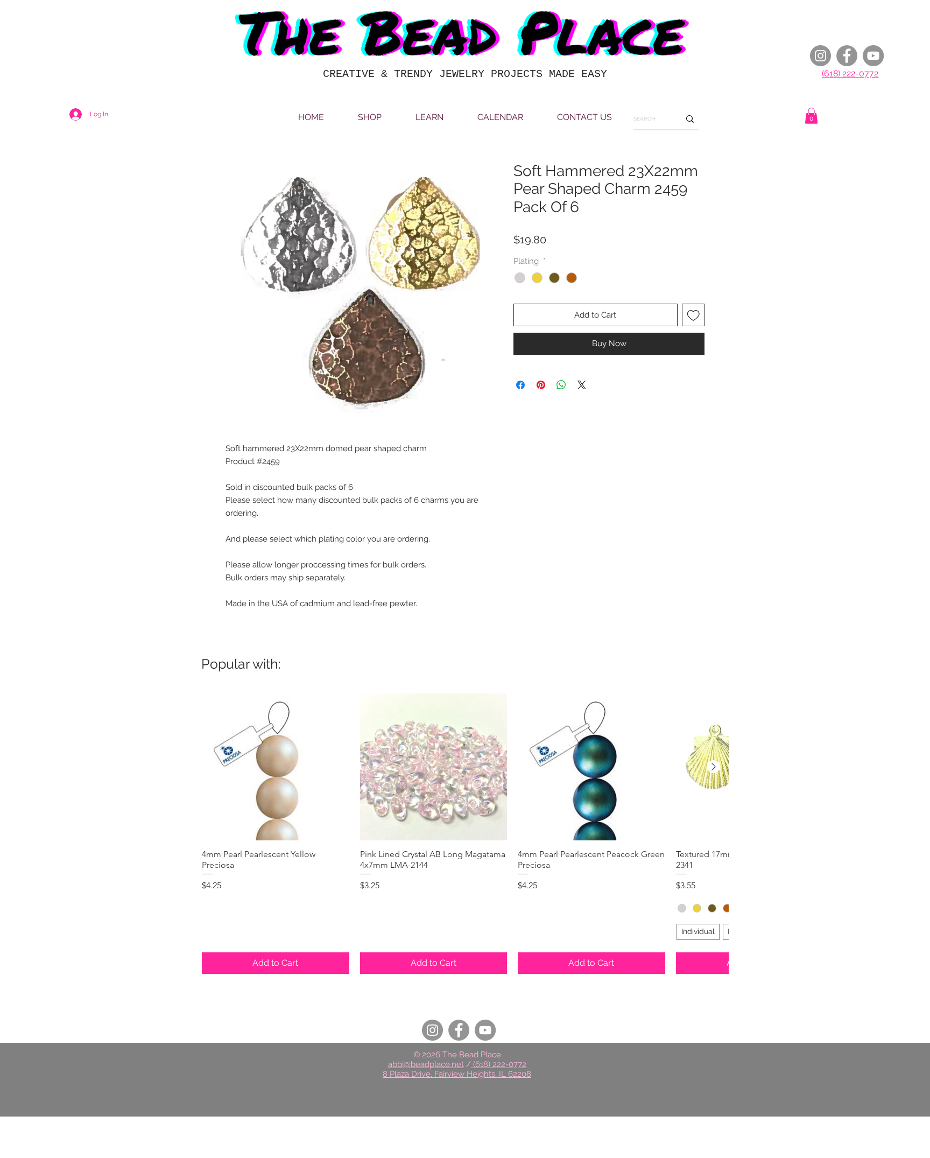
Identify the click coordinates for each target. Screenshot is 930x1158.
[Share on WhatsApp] (561, 384)
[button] (811, 116)
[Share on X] (581, 384)
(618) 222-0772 (850, 73)
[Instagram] (820, 55)
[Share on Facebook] (520, 384)
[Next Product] (713, 766)
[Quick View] (275, 767)
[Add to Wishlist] (693, 315)
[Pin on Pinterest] (540, 384)
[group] (465, 833)
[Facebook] (846, 55)
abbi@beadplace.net (426, 1064)
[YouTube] (873, 55)
